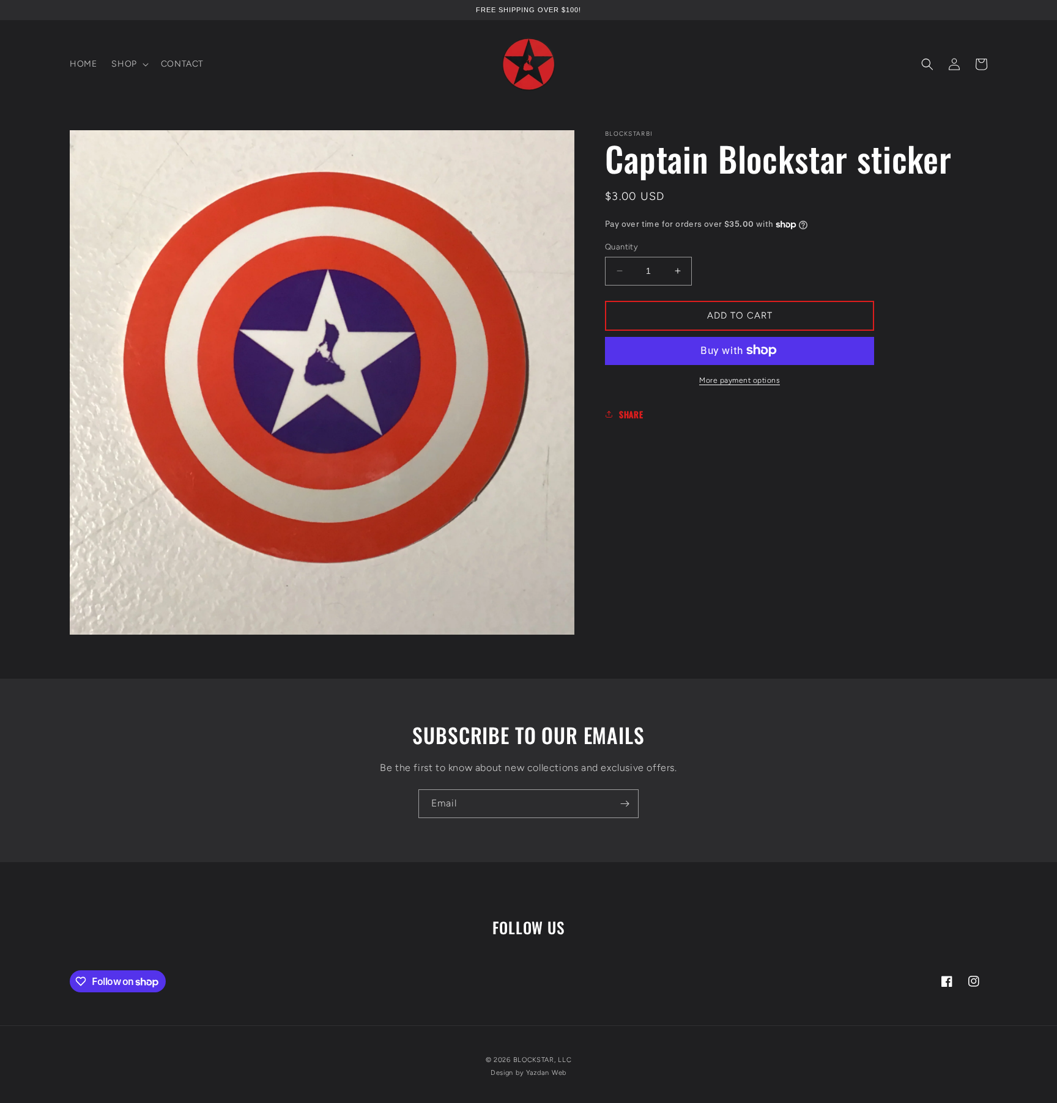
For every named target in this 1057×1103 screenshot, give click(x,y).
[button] (128, 64)
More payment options (739, 379)
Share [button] (631, 414)
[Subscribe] (624, 803)
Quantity (621, 246)
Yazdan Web (546, 1073)
